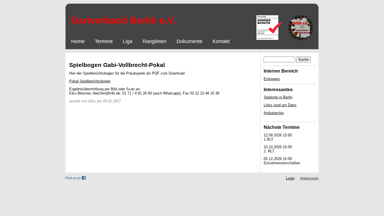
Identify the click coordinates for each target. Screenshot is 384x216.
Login (290, 178)
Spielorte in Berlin (278, 97)
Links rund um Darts (280, 105)
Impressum (309, 178)
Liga (127, 41)
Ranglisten (154, 41)
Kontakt (221, 41)
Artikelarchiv (274, 113)
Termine (104, 41)
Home (78, 41)
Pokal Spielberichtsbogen (89, 81)
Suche (303, 59)
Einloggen (272, 79)
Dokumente (189, 41)
